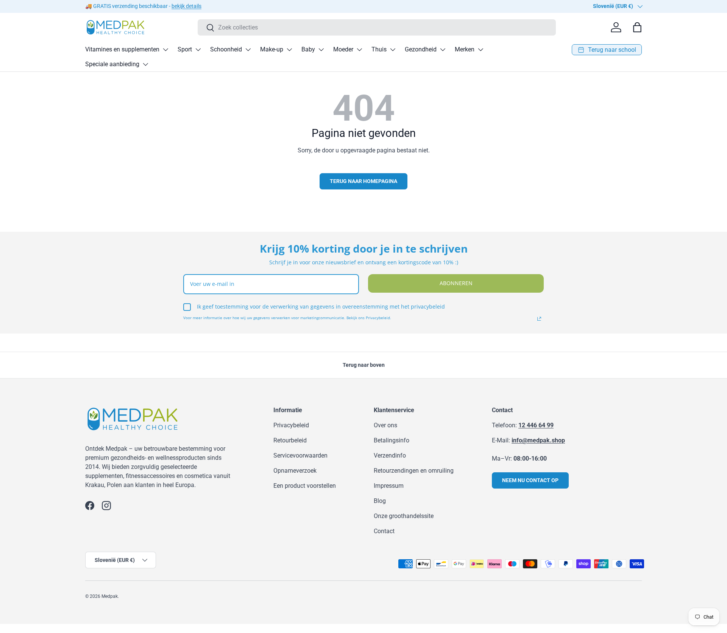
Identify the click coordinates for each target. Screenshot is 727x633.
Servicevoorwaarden (300, 455)
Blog (380, 500)
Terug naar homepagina (363, 181)
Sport (185, 49)
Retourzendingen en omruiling (414, 470)
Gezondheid (421, 49)
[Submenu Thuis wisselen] (392, 49)
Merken (464, 49)
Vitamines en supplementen (122, 49)
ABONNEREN (456, 283)
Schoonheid (226, 49)
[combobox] (377, 27)
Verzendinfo (390, 455)
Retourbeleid (290, 440)
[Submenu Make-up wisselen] (289, 49)
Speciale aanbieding (112, 64)
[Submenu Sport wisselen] (198, 49)
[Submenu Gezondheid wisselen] (442, 49)
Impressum (389, 485)
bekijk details (186, 6)
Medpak (109, 596)
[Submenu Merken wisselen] (480, 49)
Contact (384, 531)
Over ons (385, 425)
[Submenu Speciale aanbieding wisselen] (145, 64)
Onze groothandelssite (404, 516)
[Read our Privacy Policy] (539, 318)
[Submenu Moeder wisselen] (359, 49)
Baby (308, 49)
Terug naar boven (364, 365)
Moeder (343, 49)
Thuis (379, 49)
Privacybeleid (291, 425)
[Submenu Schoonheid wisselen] (248, 49)
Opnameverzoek (295, 470)
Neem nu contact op (530, 480)
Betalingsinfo (391, 440)
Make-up (271, 49)
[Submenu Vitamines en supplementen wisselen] (165, 49)
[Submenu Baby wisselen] (321, 49)
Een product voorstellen (304, 485)
